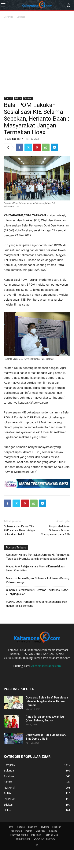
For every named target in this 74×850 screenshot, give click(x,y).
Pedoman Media (19, 834)
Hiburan (56, 826)
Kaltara (18, 98)
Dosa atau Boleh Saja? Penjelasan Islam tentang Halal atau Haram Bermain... (47, 701)
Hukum (45, 826)
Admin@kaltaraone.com (46, 666)
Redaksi (53, 830)
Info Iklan (36, 834)
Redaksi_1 (17, 138)
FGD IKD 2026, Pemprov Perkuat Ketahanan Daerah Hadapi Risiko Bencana (36, 603)
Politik (28, 830)
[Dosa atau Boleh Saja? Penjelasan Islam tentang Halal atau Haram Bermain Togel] (13, 702)
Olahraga (40, 830)
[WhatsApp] (46, 147)
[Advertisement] (37, 58)
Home (10, 826)
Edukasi (21, 16)
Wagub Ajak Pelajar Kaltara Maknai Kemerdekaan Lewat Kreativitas (35, 568)
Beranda (8, 16)
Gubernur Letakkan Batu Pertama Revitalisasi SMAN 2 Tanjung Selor (37, 591)
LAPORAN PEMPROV (44, 838)
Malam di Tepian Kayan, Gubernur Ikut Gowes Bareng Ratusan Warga (37, 580)
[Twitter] (28, 147)
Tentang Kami (23, 838)
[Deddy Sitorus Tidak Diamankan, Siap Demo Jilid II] (13, 738)
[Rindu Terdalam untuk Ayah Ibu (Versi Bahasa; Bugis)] (11, 721)
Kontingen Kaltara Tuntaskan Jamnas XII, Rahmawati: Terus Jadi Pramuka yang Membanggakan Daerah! (38, 556)
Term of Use (51, 834)
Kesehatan (16, 830)
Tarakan (27, 98)
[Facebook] (19, 147)
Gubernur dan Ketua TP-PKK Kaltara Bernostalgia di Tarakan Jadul (19, 530)
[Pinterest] (37, 147)
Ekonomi (33, 826)
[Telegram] (54, 147)
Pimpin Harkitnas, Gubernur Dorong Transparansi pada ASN (55, 530)
